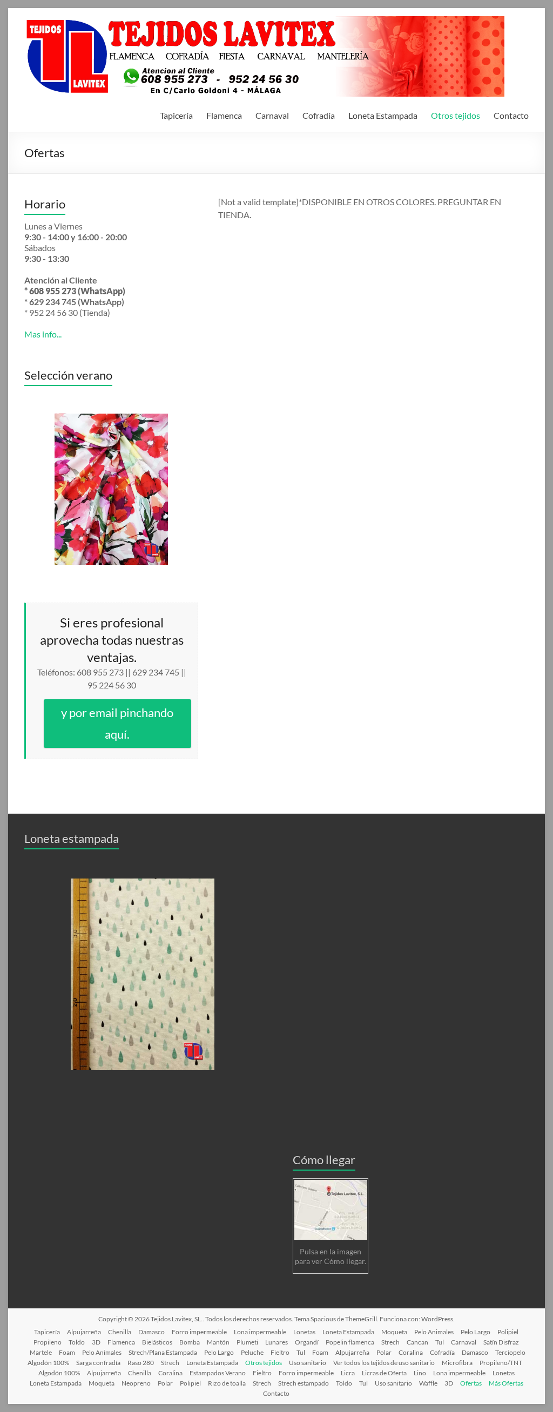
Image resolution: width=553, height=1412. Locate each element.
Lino (420, 1373)
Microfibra (457, 1363)
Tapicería (176, 115)
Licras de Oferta (384, 1373)
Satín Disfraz (501, 1342)
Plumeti (247, 1342)
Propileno (47, 1342)
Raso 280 (140, 1363)
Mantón (218, 1342)
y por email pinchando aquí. (117, 723)
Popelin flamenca (350, 1342)
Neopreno (136, 1383)
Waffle (428, 1383)
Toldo (77, 1342)
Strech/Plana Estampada (163, 1352)
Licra (348, 1373)
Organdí (307, 1342)
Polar (384, 1352)
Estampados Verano (218, 1373)
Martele (41, 1352)
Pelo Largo (475, 1332)
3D (96, 1342)
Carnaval (272, 115)
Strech (390, 1342)
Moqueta (394, 1332)
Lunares (276, 1342)
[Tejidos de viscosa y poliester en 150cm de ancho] (111, 489)
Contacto (511, 115)
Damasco (151, 1332)
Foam (67, 1352)
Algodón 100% (59, 1373)
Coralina (411, 1352)
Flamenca (224, 115)
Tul (439, 1342)
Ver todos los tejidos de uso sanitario (384, 1363)
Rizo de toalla (227, 1383)
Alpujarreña (84, 1332)
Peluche (252, 1352)
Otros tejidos (455, 115)
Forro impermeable (199, 1332)
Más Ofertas (506, 1383)
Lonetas (304, 1332)
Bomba (189, 1342)
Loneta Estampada (382, 115)
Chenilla (119, 1332)
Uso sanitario (307, 1363)
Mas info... (43, 334)
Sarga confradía (98, 1363)
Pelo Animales (434, 1332)
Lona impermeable (260, 1332)
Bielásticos (157, 1342)
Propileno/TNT (501, 1363)
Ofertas (471, 1383)
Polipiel (507, 1332)
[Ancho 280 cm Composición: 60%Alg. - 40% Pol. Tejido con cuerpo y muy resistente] (142, 974)
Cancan (417, 1342)
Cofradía (318, 115)
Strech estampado (303, 1383)
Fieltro (280, 1352)
